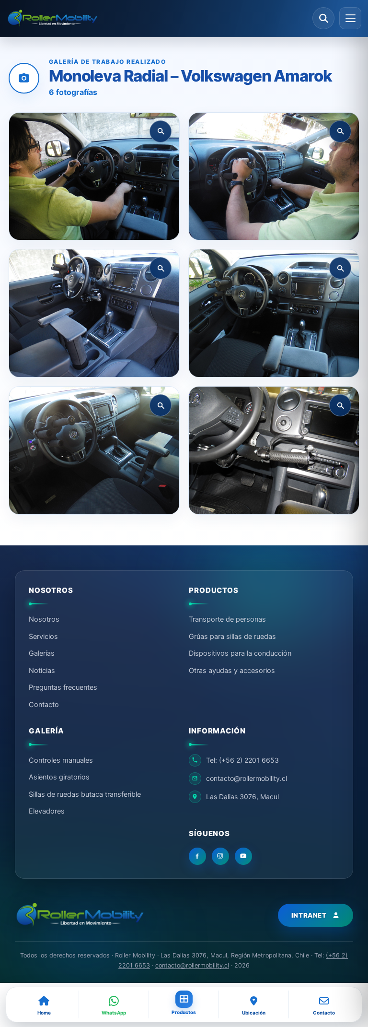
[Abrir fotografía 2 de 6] (273, 176)
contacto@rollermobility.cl (192, 965)
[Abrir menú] (350, 18)
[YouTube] (243, 856)
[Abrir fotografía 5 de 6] (94, 450)
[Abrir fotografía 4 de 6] (273, 313)
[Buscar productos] (323, 18)
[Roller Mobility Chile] (157, 18)
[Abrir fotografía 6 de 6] (273, 450)
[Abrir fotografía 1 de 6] (94, 176)
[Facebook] (197, 856)
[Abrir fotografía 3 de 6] (94, 313)
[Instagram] (220, 856)
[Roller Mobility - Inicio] (79, 915)
